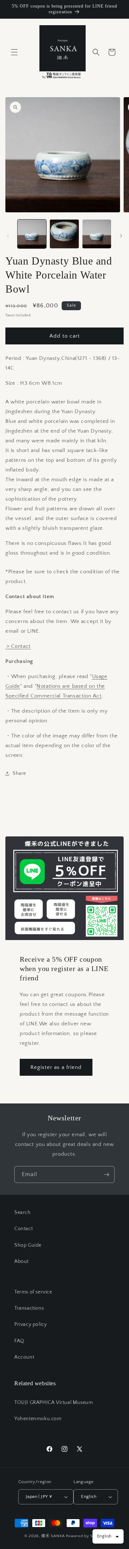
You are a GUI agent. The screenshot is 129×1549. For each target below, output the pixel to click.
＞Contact (18, 646)
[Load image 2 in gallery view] (64, 234)
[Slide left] (8, 236)
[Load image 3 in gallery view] (96, 234)
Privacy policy (30, 1324)
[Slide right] (121, 236)
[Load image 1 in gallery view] (32, 234)
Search (22, 1212)
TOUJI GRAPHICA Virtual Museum (53, 1402)
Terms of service (33, 1292)
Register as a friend (56, 1067)
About (21, 1261)
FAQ (19, 1341)
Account (24, 1357)
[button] (14, 52)
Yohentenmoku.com (38, 1419)
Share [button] (19, 773)
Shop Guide (28, 1245)
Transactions (29, 1308)
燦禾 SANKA (53, 1536)
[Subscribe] (106, 1174)
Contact (23, 1229)
